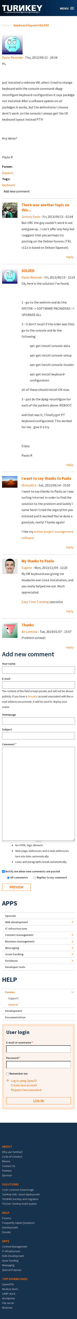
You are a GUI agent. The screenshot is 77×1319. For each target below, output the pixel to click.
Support (8, 173)
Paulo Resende (12, 57)
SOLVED (28, 270)
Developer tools (15, 967)
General (13, 1004)
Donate (6, 1232)
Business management (19, 941)
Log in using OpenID (24, 1081)
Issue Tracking (10, 1260)
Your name (8, 663)
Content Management (14, 1246)
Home (6, 25)
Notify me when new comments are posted (32, 871)
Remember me (18, 1073)
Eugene (27, 568)
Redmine (7, 1307)
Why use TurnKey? (12, 1152)
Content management (19, 935)
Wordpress (8, 1298)
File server (8, 1303)
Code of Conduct (12, 1156)
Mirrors (6, 1161)
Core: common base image (18, 1190)
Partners (6, 1170)
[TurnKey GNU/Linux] (22, 12)
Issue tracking (14, 954)
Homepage (9, 714)
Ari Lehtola (29, 632)
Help (9, 979)
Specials (10, 916)
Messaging (12, 948)
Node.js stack (10, 1289)
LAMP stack (8, 1293)
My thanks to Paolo (38, 561)
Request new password (26, 1090)
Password (13, 1058)
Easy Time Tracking (35, 602)
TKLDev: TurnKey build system (19, 1204)
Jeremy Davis (31, 217)
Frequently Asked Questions (18, 1223)
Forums (10, 992)
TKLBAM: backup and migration (20, 1199)
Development (13, 1011)
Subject (7, 729)
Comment (9, 744)
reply (69, 257)
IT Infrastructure (16, 928)
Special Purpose (11, 1270)
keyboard (8, 185)
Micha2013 (29, 485)
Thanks (28, 625)
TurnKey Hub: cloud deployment (21, 1194)
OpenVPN (8, 1284)
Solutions (10, 1184)
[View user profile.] (12, 44)
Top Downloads (15, 1279)
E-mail (6, 678)
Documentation (15, 1017)
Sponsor (7, 1175)
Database (11, 961)
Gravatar (33, 696)
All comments (19, 877)
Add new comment (17, 191)
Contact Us (8, 1166)
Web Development (13, 1256)
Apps (9, 903)
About (7, 1146)
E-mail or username (19, 1042)
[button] (67, 8)
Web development (16, 922)
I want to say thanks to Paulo (46, 478)
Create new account (24, 1085)
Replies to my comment (52, 877)
